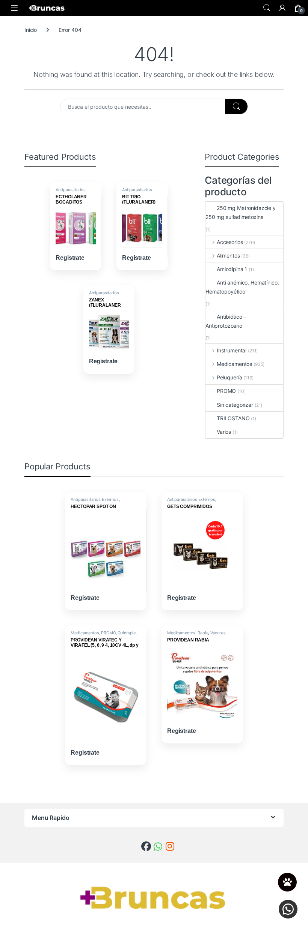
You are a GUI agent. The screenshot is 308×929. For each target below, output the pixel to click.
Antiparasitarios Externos (71, 192)
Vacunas (218, 632)
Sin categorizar (235, 405)
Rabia (203, 632)
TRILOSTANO (233, 418)
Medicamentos (234, 364)
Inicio (30, 30)
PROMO (226, 391)
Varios (224, 432)
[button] (288, 909)
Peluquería (229, 377)
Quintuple (127, 632)
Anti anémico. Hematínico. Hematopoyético (242, 287)
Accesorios (230, 242)
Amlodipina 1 (232, 269)
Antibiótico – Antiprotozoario (225, 321)
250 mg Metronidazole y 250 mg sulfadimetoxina (240, 212)
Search (267, 8)
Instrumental (231, 350)
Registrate (70, 258)
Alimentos (228, 255)
